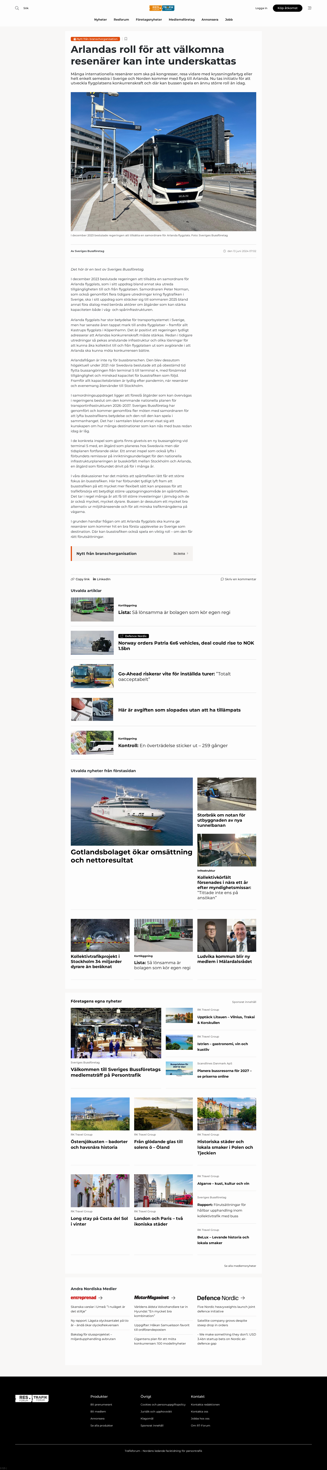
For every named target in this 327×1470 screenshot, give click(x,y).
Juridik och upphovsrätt (156, 1411)
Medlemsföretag (182, 19)
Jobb (229, 19)
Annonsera (210, 19)
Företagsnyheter (149, 19)
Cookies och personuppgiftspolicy (163, 1404)
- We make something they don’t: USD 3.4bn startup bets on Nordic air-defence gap (226, 1339)
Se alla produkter (101, 1425)
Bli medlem (98, 1411)
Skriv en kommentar (240, 579)
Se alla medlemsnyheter (240, 1266)
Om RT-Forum (200, 1425)
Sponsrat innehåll (152, 1425)
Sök (26, 8)
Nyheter (100, 19)
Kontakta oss (199, 1411)
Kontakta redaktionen (205, 1404)
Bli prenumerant (101, 1404)
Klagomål (147, 1418)
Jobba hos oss (200, 1418)
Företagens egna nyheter (96, 1001)
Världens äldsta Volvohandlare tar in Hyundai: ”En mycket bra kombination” (161, 1311)
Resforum (121, 19)
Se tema (179, 553)
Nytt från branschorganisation (97, 39)
